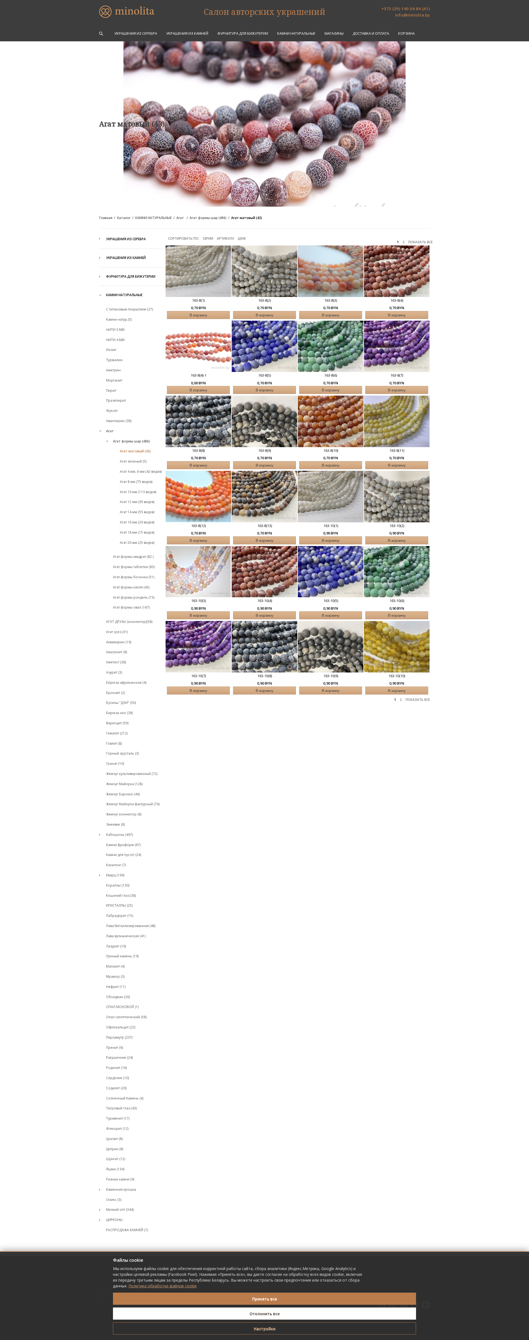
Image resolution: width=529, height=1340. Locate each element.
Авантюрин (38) (118, 420)
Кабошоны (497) (119, 834)
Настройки (265, 1328)
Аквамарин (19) (118, 642)
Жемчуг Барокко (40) (123, 794)
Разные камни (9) (120, 1179)
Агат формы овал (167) (131, 607)
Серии (208, 238)
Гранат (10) (115, 763)
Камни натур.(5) (119, 319)
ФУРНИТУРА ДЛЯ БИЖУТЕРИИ (242, 33)
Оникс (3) (113, 1199)
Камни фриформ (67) (123, 844)
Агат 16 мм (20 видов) (137, 522)
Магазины (334, 33)
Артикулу (225, 238)
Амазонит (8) (116, 652)
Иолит (111, 349)
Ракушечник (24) (119, 1057)
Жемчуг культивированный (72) (131, 773)
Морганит (114, 380)
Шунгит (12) (115, 1159)
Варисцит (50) (117, 723)
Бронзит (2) (115, 692)
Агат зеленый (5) (133, 461)
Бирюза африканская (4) (126, 682)
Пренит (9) (114, 1047)
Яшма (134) (115, 1169)
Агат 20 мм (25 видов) (137, 542)
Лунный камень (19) (122, 956)
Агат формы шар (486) (208, 218)
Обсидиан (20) (118, 997)
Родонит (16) (116, 1067)
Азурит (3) (114, 672)
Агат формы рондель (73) (133, 597)
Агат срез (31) (117, 632)
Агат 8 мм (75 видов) (136, 481)
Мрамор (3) (115, 976)
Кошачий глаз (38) (121, 895)
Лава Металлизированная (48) (130, 925)
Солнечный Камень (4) (124, 1098)
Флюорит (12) (117, 1128)
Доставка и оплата (371, 33)
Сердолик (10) (117, 1078)
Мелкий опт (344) (120, 1209)
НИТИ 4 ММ (115, 339)
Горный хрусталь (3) (122, 753)
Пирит (111, 390)
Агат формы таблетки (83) (134, 566)
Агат (180, 218)
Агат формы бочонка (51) (133, 577)
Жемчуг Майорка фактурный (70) (133, 804)
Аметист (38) (116, 662)
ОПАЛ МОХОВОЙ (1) (122, 1006)
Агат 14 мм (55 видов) (137, 512)
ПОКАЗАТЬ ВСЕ (420, 242)
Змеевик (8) (115, 824)
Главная (105, 218)
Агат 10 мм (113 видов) (138, 492)
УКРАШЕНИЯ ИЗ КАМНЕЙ (187, 33)
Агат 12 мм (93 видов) (137, 501)
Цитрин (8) (114, 1149)
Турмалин (114, 360)
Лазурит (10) (116, 946)
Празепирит (116, 400)
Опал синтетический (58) (126, 1017)
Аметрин (113, 370)
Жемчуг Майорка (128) (124, 784)
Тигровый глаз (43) (121, 1108)
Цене (242, 238)
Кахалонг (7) (116, 865)
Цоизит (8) (114, 1138)
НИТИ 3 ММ (115, 329)
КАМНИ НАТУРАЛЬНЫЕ (296, 33)
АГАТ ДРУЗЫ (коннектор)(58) (129, 621)
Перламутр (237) (119, 1037)
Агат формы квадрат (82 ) (133, 556)
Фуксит (112, 410)
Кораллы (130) (117, 885)
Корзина (406, 33)
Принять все (264, 1298)
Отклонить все (265, 1313)
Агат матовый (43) (246, 218)
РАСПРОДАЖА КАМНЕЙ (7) (127, 1230)
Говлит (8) (114, 743)
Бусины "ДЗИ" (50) (121, 702)
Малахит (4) (115, 966)
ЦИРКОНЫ (114, 1219)
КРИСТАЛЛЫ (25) (119, 905)
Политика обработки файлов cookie (162, 1285)
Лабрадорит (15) (119, 915)
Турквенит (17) (117, 1118)
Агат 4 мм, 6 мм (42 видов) (141, 471)
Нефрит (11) (115, 986)
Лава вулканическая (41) (125, 936)
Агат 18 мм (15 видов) (137, 532)
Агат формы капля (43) (131, 587)
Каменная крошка (121, 1189)
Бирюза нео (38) (119, 712)
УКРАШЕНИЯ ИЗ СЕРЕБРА (135, 33)
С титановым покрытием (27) (129, 309)
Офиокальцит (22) (120, 1027)
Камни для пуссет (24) (123, 854)
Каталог (124, 218)
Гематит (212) (117, 733)
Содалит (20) (116, 1088)
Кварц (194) (115, 875)
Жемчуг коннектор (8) (123, 814)
